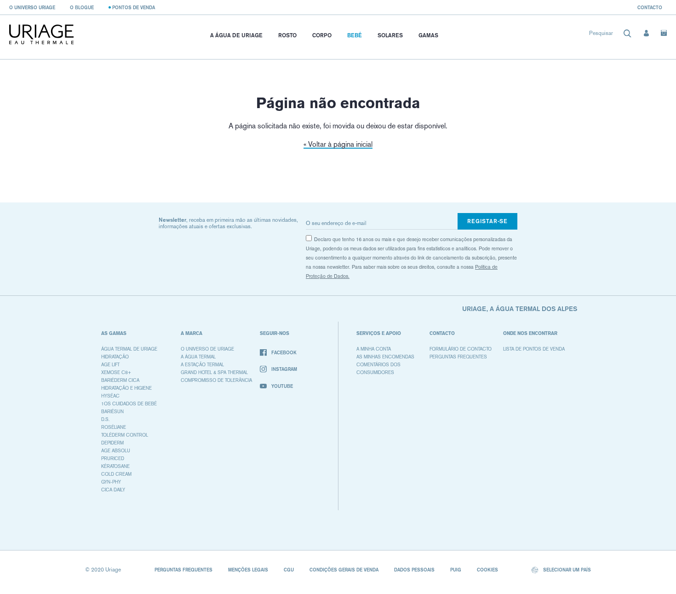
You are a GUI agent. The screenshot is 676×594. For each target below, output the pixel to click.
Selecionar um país (566, 569)
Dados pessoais (414, 569)
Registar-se (487, 221)
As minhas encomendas (385, 356)
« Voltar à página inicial (338, 144)
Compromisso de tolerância (216, 380)
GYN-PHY (111, 481)
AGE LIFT (110, 364)
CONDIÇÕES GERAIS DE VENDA (343, 569)
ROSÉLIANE (113, 427)
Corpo (322, 35)
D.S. (105, 419)
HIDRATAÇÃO (115, 356)
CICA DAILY (113, 489)
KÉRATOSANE (115, 466)
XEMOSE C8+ (116, 372)
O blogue (82, 7)
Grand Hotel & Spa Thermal (214, 372)
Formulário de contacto (461, 349)
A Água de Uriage (236, 35)
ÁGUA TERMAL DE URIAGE (129, 349)
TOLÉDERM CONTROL (124, 435)
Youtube (282, 386)
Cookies (487, 569)
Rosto (287, 35)
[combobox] (610, 35)
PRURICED (112, 458)
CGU (289, 569)
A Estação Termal (202, 364)
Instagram (284, 369)
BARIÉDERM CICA (120, 380)
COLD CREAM (116, 474)
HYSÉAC (110, 395)
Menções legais (248, 569)
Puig (455, 569)
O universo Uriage (32, 7)
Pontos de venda (133, 7)
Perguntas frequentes (458, 356)
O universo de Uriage (207, 349)
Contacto (649, 7)
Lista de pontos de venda (534, 349)
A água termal (198, 356)
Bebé (354, 35)
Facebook (284, 352)
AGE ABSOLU (115, 450)
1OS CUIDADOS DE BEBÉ (129, 403)
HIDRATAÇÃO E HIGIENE (126, 388)
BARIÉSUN (112, 411)
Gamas (428, 35)
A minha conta (373, 349)
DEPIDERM (112, 442)
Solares (390, 35)
